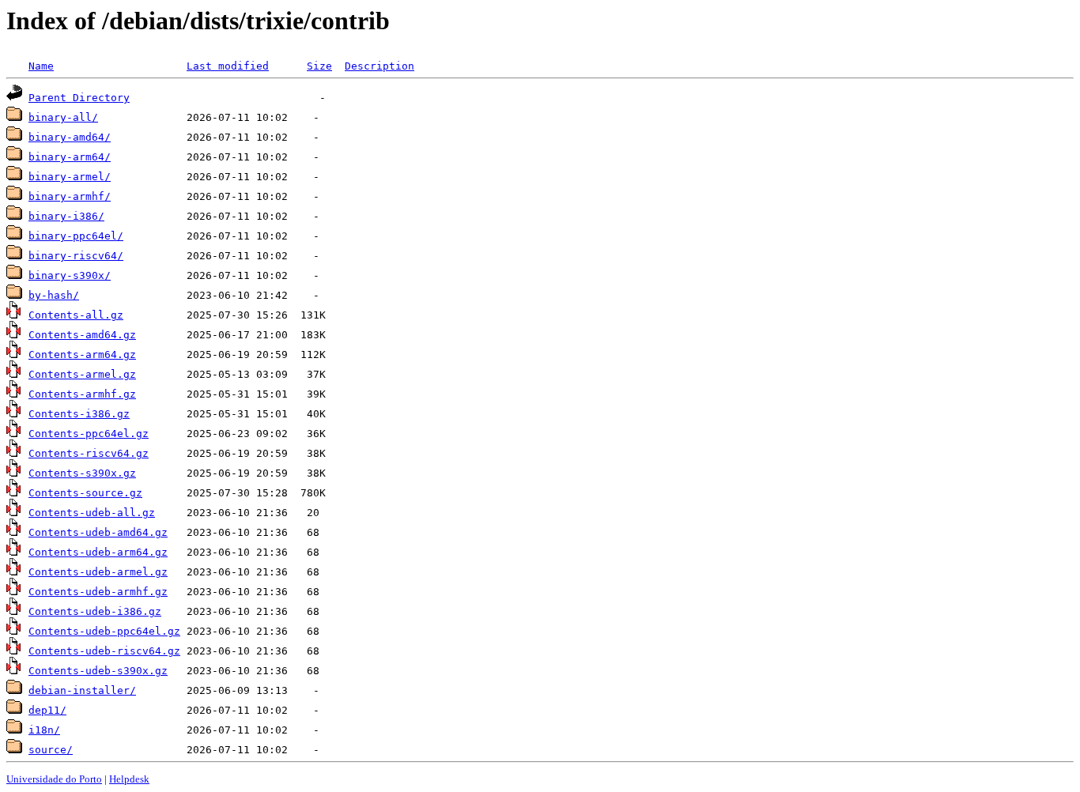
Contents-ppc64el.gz (88, 433)
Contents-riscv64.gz (88, 453)
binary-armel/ (69, 177)
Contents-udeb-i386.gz (94, 611)
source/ (50, 750)
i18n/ (44, 730)
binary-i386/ (66, 216)
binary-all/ (63, 117)
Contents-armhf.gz (82, 394)
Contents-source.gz (85, 493)
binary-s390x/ (69, 275)
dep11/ (47, 710)
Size (319, 66)
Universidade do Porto (54, 779)
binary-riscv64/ (75, 256)
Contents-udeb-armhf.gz (98, 592)
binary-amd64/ (69, 137)
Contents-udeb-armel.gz (98, 572)
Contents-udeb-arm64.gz (98, 552)
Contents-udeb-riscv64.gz (104, 651)
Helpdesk (129, 779)
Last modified (228, 66)
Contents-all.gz (75, 315)
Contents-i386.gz (79, 414)
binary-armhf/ (69, 196)
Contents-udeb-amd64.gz (98, 532)
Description (379, 66)
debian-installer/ (82, 690)
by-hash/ (53, 295)
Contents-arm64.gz (82, 354)
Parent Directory (79, 98)
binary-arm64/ (69, 157)
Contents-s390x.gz (82, 473)
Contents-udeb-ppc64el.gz (104, 631)
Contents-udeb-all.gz (91, 513)
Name (41, 66)
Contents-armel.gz (82, 374)
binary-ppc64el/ (75, 236)
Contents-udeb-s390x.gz (98, 671)
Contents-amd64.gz (82, 335)
